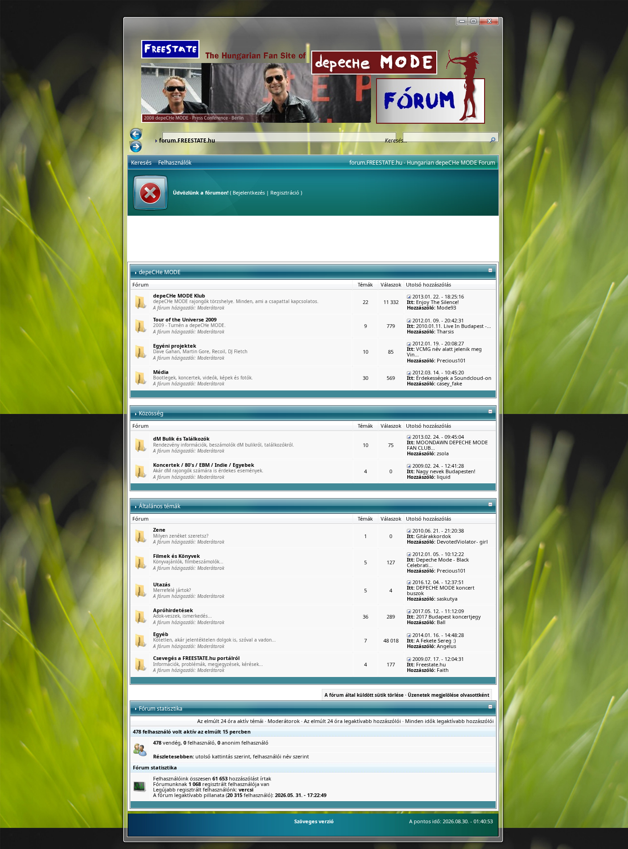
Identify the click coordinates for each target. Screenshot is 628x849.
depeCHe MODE (160, 272)
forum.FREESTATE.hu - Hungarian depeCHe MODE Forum (422, 162)
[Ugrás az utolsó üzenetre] (409, 296)
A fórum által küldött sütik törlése (364, 695)
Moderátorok (210, 307)
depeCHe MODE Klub (179, 295)
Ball (441, 622)
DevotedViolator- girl (462, 541)
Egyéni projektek (174, 345)
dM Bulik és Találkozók (181, 438)
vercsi (246, 789)
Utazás (161, 584)
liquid (444, 476)
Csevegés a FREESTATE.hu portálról (196, 657)
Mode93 (446, 307)
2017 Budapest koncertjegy (448, 616)
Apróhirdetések (173, 610)
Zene (159, 529)
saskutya (447, 598)
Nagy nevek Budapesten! (445, 471)
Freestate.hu (431, 664)
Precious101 (451, 360)
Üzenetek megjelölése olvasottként (448, 695)
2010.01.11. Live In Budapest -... (453, 325)
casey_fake (449, 383)
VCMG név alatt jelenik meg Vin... (444, 351)
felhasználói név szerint (281, 756)
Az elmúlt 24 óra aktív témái (230, 720)
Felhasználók (174, 162)
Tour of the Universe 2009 (185, 319)
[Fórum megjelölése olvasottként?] (140, 301)
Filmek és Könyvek (176, 555)
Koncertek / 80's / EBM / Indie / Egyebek (203, 464)
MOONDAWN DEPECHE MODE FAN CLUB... (447, 445)
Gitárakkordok (433, 536)
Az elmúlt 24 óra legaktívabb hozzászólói (352, 720)
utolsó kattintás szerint (222, 756)
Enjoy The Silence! (437, 301)
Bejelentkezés (249, 192)
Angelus (446, 645)
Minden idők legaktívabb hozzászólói (449, 720)
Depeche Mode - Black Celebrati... (438, 562)
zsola (443, 453)
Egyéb (160, 634)
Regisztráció (284, 192)
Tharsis (445, 331)
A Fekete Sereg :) (436, 640)
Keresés (141, 162)
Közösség (151, 413)
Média (161, 371)
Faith (443, 669)
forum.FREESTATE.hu (187, 140)
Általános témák (159, 506)
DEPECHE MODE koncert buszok (440, 590)
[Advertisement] (313, 238)
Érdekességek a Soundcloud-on (453, 377)
